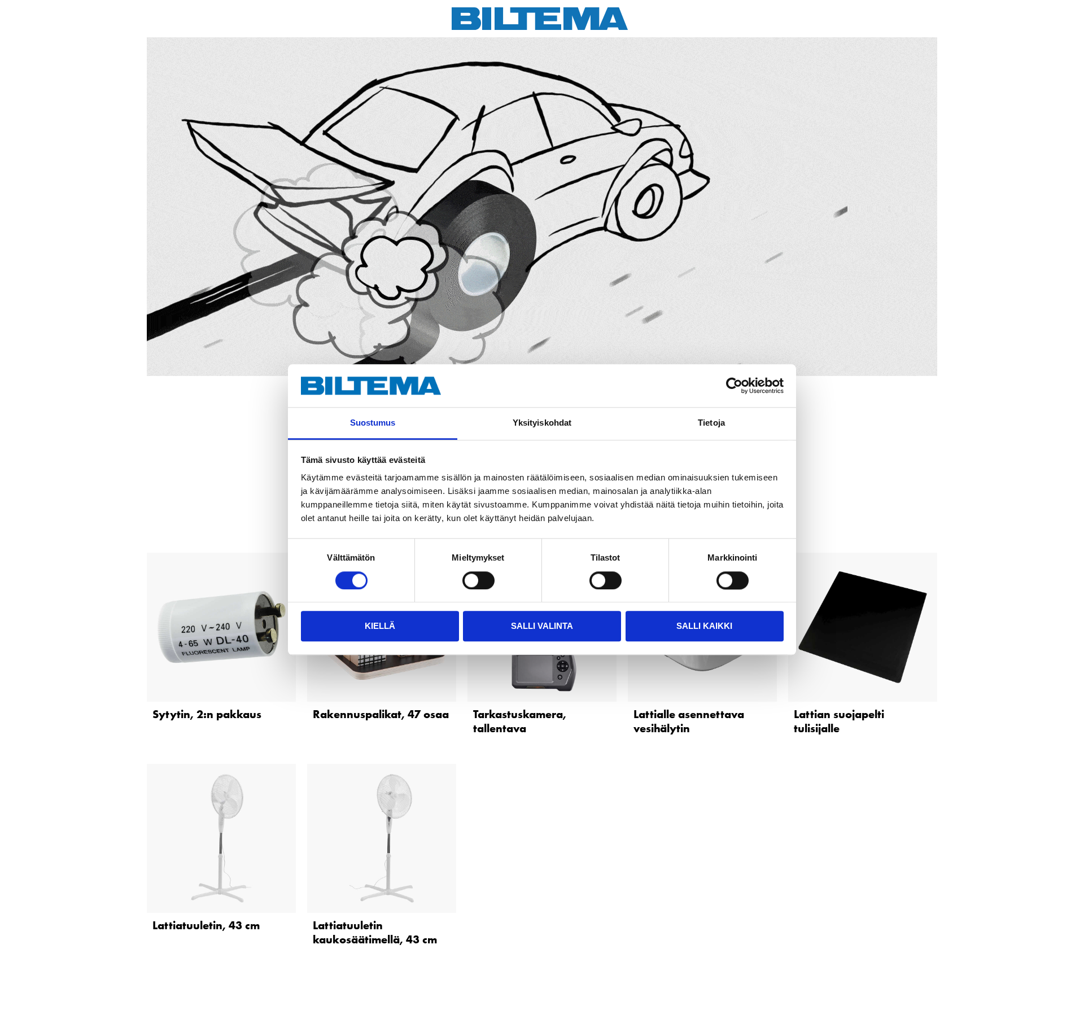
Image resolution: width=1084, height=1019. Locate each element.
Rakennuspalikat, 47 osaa (381, 714)
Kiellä (380, 626)
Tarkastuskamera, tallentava (519, 721)
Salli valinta (542, 626)
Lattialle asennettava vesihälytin (688, 721)
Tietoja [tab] (711, 423)
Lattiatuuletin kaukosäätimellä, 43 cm (375, 932)
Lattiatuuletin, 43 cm (206, 925)
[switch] (478, 580)
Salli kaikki (704, 626)
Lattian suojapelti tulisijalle (839, 721)
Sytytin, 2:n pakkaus (206, 714)
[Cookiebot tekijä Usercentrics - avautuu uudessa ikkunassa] (734, 385)
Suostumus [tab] (373, 423)
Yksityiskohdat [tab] (542, 423)
